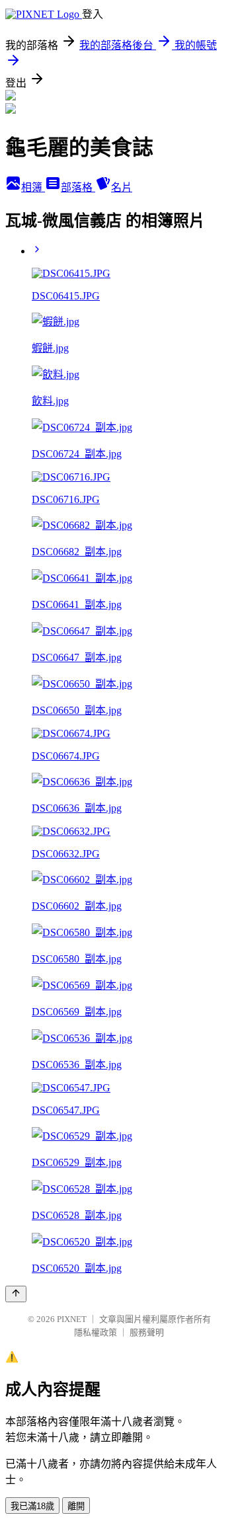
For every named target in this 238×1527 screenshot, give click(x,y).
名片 (121, 187)
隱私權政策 (95, 1332)
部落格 (78, 187)
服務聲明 (147, 1332)
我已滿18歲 (32, 1506)
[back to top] (15, 1294)
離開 (76, 1506)
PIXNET (72, 1319)
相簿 (33, 187)
